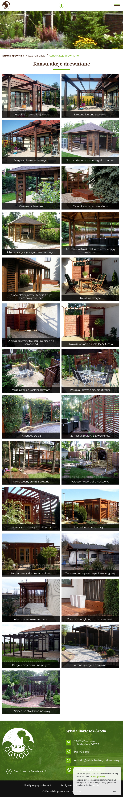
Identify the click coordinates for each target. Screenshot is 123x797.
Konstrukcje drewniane (64, 55)
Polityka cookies (71, 785)
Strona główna (12, 55)
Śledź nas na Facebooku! (30, 771)
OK (114, 791)
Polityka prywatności (37, 785)
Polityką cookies (98, 776)
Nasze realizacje (35, 55)
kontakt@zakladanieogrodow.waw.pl (97, 760)
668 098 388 (81, 751)
